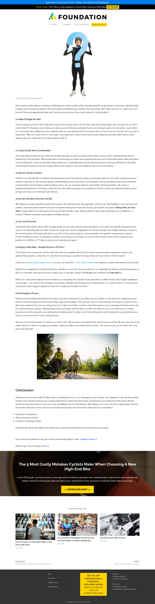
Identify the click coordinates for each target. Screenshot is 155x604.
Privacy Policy (53, 586)
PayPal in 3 (104, 2)
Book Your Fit (99, 24)
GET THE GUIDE (112, 7)
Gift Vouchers (82, 24)
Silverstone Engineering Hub (125, 589)
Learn (66, 24)
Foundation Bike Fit (35, 98)
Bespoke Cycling (120, 586)
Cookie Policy (53, 582)
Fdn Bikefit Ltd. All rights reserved (78, 602)
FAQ (49, 574)
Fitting (53, 24)
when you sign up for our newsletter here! (93, 584)
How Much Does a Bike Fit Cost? (113, 538)
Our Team (51, 578)
